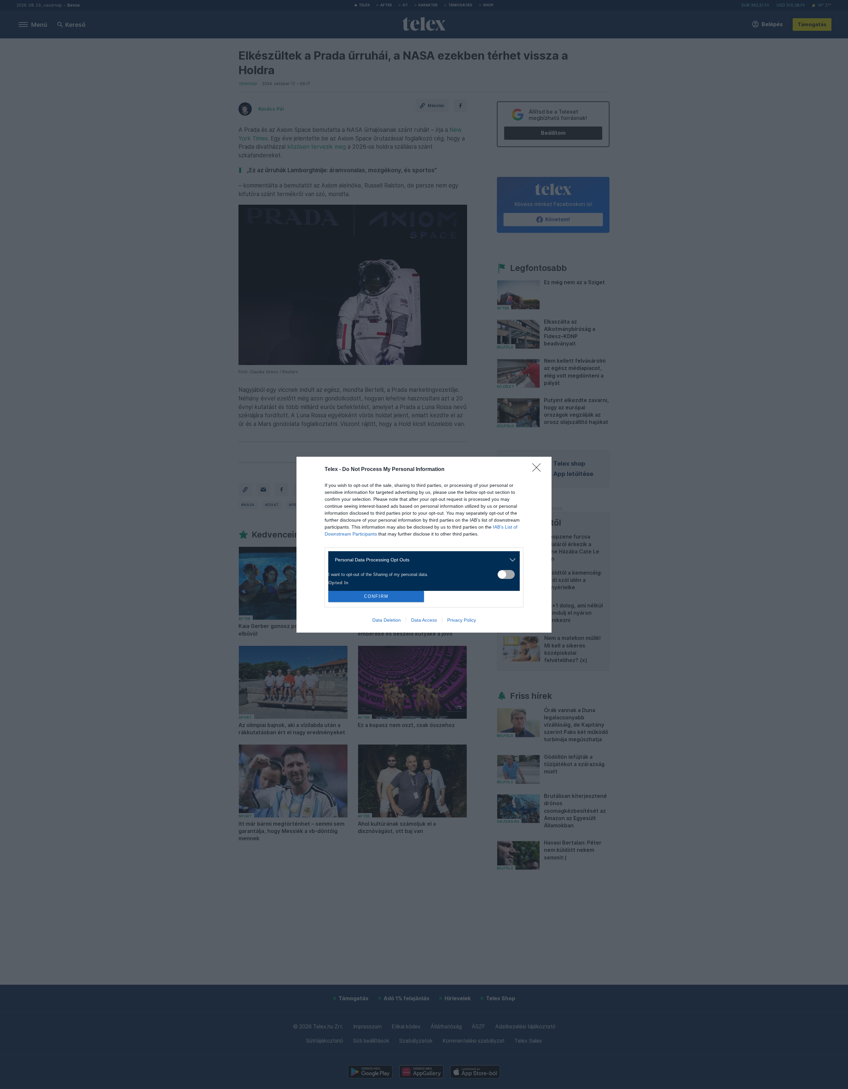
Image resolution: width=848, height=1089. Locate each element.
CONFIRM (376, 596)
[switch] (506, 574)
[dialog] (424, 545)
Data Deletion (386, 620)
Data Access (424, 620)
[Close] (538, 469)
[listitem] (421, 559)
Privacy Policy (461, 620)
